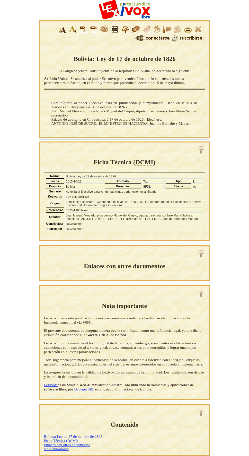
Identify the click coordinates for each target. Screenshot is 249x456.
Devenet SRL (84, 389)
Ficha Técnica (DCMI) (61, 441)
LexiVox (51, 385)
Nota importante (56, 449)
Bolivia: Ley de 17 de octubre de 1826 (73, 437)
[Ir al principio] (201, 150)
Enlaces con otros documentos (67, 445)
